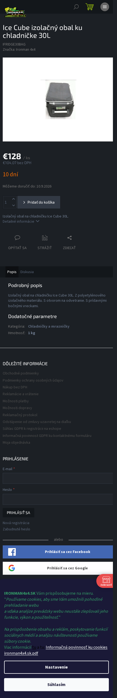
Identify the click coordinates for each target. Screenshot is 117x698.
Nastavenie (56, 667)
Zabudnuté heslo (16, 529)
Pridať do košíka (41, 202)
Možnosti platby (16, 401)
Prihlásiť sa (18, 512)
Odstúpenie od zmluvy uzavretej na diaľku (37, 422)
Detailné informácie (18, 221)
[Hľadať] (76, 6)
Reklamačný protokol (20, 415)
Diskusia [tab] (27, 272)
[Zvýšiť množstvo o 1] (13, 199)
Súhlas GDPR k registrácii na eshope (32, 428)
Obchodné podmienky (21, 373)
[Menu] (104, 6)
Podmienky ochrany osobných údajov (33, 380)
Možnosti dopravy (17, 408)
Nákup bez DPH (15, 387)
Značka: (19, 49)
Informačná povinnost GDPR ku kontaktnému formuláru (47, 436)
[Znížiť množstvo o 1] (13, 205)
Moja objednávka (16, 442)
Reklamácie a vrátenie (21, 394)
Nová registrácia (16, 523)
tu (34, 647)
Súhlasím (56, 685)
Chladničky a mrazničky (48, 326)
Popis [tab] (12, 272)
